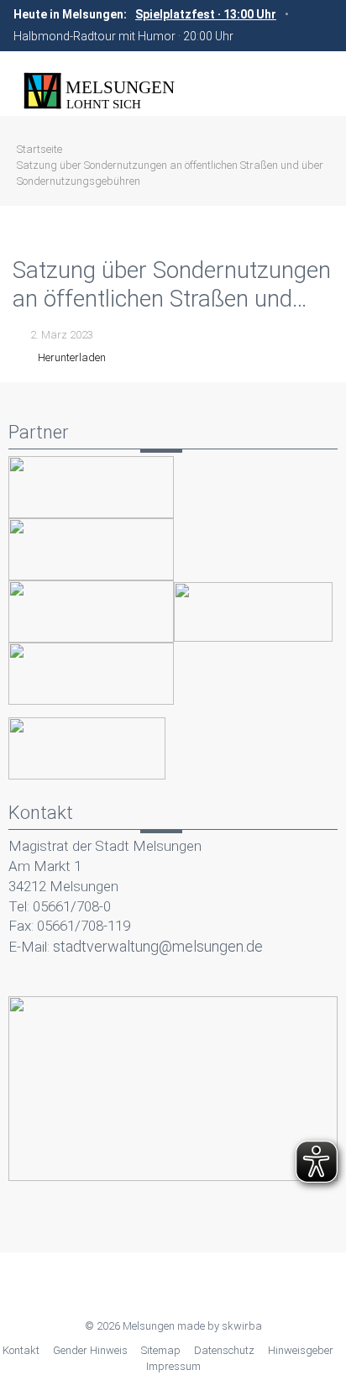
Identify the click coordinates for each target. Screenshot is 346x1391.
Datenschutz (224, 1350)
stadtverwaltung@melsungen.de (158, 946)
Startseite (39, 149)
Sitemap (161, 1350)
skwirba (242, 1326)
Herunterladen (72, 357)
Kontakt (21, 1350)
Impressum (173, 1366)
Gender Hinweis (90, 1350)
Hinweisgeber (300, 1350)
